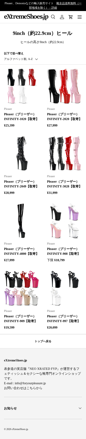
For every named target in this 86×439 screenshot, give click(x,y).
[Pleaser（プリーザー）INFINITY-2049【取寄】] (21, 153)
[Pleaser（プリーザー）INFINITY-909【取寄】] (21, 288)
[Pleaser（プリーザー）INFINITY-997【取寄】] (64, 288)
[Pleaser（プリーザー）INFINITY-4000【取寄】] (21, 220)
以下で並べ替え (14, 53)
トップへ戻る (43, 341)
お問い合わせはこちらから (23, 388)
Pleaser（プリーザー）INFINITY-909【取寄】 (20, 319)
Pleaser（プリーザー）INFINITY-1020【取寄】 (21, 116)
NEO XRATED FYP (43, 368)
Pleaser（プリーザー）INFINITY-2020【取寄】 (64, 116)
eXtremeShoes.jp (20, 429)
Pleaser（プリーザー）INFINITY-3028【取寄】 (64, 184)
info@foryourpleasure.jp (30, 383)
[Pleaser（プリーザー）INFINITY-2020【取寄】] (64, 86)
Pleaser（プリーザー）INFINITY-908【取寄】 (63, 251)
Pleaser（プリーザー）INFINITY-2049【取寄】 (21, 184)
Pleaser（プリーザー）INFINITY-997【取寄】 (63, 319)
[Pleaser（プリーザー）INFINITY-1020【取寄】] (21, 86)
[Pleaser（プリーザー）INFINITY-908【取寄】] (64, 220)
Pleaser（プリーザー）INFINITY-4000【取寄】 (21, 251)
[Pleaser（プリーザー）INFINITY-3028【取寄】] (64, 153)
